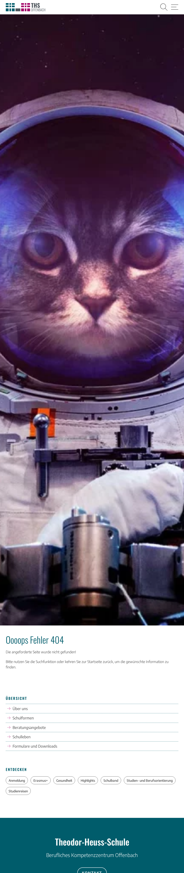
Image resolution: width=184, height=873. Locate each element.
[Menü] (174, 7)
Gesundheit (64, 780)
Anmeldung (17, 780)
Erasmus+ (40, 780)
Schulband (111, 780)
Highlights (88, 780)
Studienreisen (18, 791)
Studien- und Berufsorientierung (150, 780)
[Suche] (163, 7)
